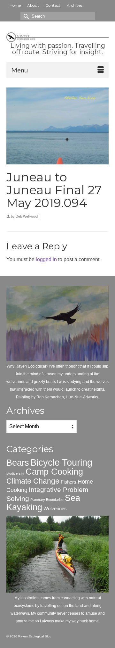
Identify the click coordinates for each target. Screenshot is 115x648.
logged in (46, 259)
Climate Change (32, 481)
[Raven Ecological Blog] (57, 35)
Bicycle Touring (61, 462)
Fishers (68, 482)
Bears (17, 463)
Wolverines (55, 508)
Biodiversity (15, 473)
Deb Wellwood (27, 216)
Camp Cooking (54, 472)
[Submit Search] (25, 16)
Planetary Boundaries (47, 500)
